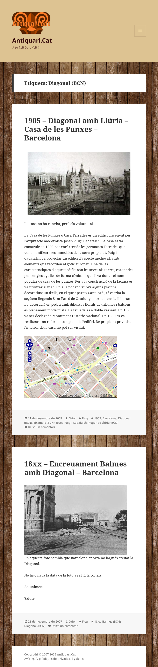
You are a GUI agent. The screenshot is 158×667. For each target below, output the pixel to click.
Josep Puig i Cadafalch (71, 423)
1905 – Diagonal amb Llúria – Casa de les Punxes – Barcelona (76, 129)
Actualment (34, 586)
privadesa (64, 659)
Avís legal (30, 659)
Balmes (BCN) (111, 621)
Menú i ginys (140, 36)
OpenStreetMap (70, 395)
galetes (79, 659)
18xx (97, 621)
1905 (97, 418)
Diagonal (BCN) (34, 626)
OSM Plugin (108, 395)
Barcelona (109, 418)
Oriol (72, 418)
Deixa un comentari (41, 427)
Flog (85, 418)
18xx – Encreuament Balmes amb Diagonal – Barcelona (75, 468)
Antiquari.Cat (32, 40)
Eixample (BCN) (44, 423)
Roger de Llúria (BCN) (103, 423)
